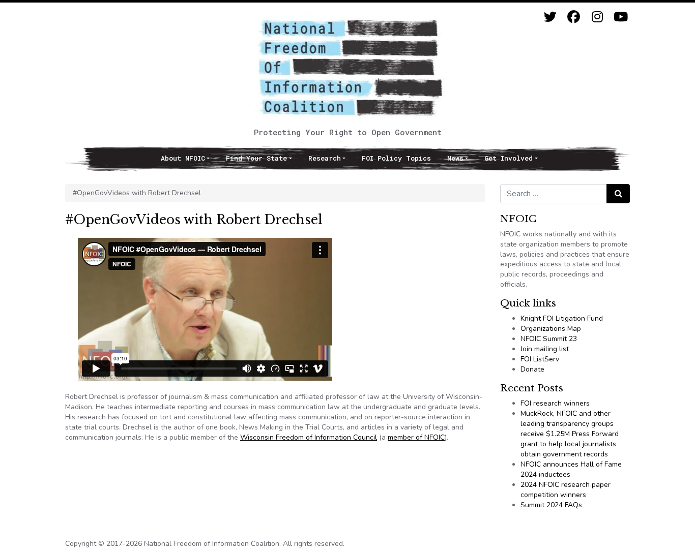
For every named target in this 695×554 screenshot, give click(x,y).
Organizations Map (550, 328)
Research (324, 158)
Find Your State (256, 158)
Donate (532, 369)
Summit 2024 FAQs (551, 505)
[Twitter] (550, 17)
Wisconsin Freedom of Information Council (308, 437)
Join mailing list (544, 349)
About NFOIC (183, 158)
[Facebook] (573, 17)
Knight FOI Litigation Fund (561, 318)
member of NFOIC (416, 437)
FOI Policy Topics (396, 158)
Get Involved (508, 158)
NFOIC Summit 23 (548, 339)
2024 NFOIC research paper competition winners (565, 490)
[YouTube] (620, 17)
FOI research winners (555, 403)
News (455, 158)
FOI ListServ (539, 359)
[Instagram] (597, 17)
